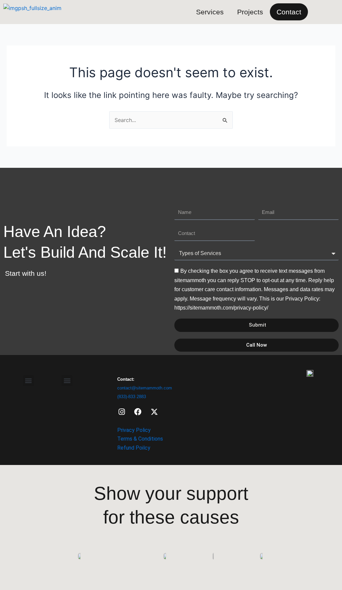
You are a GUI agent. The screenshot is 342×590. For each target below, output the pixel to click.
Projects (250, 12)
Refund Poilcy (133, 448)
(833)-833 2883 (131, 396)
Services (210, 12)
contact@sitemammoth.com (144, 387)
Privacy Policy (134, 430)
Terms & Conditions (140, 439)
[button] (66, 380)
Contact (289, 12)
